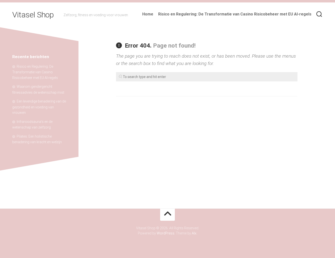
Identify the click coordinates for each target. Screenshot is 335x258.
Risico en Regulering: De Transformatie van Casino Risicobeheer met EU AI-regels (234, 14)
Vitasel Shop (33, 14)
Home (147, 14)
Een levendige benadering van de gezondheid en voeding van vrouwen (39, 107)
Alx (194, 233)
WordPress (165, 233)
